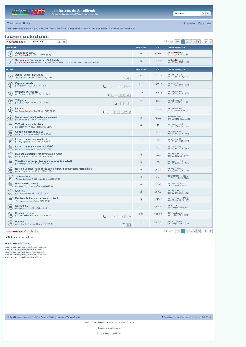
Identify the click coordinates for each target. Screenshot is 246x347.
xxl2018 (22, 193)
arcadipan (175, 221)
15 (130, 86)
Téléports (20, 100)
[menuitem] (26, 23)
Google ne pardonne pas (29, 131)
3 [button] (191, 41)
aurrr (25, 201)
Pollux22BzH (24, 224)
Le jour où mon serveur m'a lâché (34, 146)
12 (118, 86)
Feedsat (26, 77)
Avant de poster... (25, 52)
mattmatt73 (176, 117)
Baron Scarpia (25, 111)
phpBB (100, 322)
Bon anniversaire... (25, 213)
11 (115, 86)
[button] (177, 41)
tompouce (175, 91)
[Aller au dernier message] (182, 52)
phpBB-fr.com (114, 328)
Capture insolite (24, 83)
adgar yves (24, 127)
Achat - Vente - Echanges (29, 74)
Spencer (174, 131)
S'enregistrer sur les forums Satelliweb (37, 60)
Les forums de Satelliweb (73, 11)
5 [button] (199, 41)
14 (126, 86)
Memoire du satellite (26, 91)
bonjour (19, 221)
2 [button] (187, 41)
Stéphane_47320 (30, 179)
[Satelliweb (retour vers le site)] (29, 11)
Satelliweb (23, 55)
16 (130, 112)
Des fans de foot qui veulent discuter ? (36, 198)
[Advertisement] (109, 287)
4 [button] (195, 41)
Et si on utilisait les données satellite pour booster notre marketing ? (53, 168)
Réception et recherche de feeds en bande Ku (79, 63)
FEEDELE (175, 205)
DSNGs (19, 108)
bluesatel (22, 208)
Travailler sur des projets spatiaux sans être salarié (43, 161)
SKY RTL (20, 191)
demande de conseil (26, 183)
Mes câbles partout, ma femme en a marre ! (39, 154)
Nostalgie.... (22, 205)
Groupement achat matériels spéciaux (36, 117)
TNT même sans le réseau (29, 124)
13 (122, 86)
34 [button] (206, 41)
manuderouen (177, 74)
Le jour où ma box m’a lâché (31, 139)
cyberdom (175, 100)
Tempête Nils (22, 176)
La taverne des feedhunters (27, 37)
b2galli (21, 119)
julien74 (22, 103)
